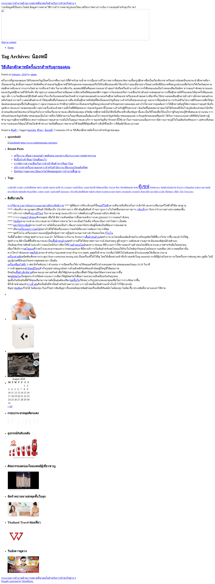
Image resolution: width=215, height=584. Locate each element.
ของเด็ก (45, 187)
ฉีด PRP (93, 187)
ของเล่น (31, 130)
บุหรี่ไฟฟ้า (104, 205)
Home (11, 47)
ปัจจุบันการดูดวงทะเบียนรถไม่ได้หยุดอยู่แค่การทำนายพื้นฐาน (47, 171)
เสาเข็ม (161, 192)
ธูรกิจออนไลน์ (189, 187)
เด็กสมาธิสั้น (145, 192)
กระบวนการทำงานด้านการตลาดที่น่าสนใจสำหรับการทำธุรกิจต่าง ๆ (38, 3)
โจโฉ (182, 192)
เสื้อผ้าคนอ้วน (92, 237)
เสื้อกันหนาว (169, 192)
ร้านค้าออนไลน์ (76, 244)
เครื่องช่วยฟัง (15, 256)
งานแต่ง (86, 187)
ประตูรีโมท (37, 213)
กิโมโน (109, 233)
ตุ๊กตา (40, 130)
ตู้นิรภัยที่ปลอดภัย (126, 187)
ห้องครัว (118, 192)
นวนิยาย (198, 187)
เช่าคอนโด (136, 192)
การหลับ (20, 187)
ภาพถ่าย (41, 192)
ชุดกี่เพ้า (34, 252)
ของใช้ (57, 187)
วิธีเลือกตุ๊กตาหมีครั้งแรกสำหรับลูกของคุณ (35, 67)
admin (34, 74)
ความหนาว (68, 187)
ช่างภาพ (112, 187)
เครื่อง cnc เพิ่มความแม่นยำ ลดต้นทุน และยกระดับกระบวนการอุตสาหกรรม (55, 155)
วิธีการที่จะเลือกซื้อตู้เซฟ (79, 192)
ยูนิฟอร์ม (15, 276)
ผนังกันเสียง (22, 192)
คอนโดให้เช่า (78, 187)
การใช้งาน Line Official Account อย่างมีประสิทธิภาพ (36, 205)
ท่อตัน (17, 288)
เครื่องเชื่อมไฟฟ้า (17, 264)
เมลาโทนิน (154, 192)
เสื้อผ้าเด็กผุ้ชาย (23, 272)
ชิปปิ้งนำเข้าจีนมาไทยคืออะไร (30, 159)
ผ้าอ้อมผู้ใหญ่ (32, 268)
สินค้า (14, 130)
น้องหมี (49, 130)
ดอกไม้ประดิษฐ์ (21, 225)
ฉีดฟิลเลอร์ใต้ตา (102, 187)
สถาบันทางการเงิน (108, 192)
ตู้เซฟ (143, 186)
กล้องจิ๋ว (141, 209)
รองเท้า (47, 192)
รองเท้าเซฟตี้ (55, 192)
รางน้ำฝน (32, 284)
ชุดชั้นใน (75, 280)
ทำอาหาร (180, 187)
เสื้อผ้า (176, 192)
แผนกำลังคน (29, 217)
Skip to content (8, 42)
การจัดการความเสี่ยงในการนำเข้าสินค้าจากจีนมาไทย (43, 163)
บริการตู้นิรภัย (13, 192)
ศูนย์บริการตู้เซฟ (95, 192)
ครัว (62, 187)
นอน (203, 187)
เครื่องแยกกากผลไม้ (30, 229)
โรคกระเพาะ (189, 192)
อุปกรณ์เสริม (126, 192)
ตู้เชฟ (136, 187)
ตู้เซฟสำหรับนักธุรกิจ (168, 187)
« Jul (10, 406)
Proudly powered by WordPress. (17, 581)
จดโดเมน (28, 248)
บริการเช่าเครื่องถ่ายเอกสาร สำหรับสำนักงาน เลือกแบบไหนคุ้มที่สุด (51, 167)
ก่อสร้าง (39, 187)
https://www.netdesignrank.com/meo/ (38, 142)
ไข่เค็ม (16, 221)
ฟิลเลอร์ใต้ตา (32, 192)
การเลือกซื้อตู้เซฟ (29, 187)
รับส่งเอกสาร (65, 192)
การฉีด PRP (12, 187)
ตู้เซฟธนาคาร (155, 187)
